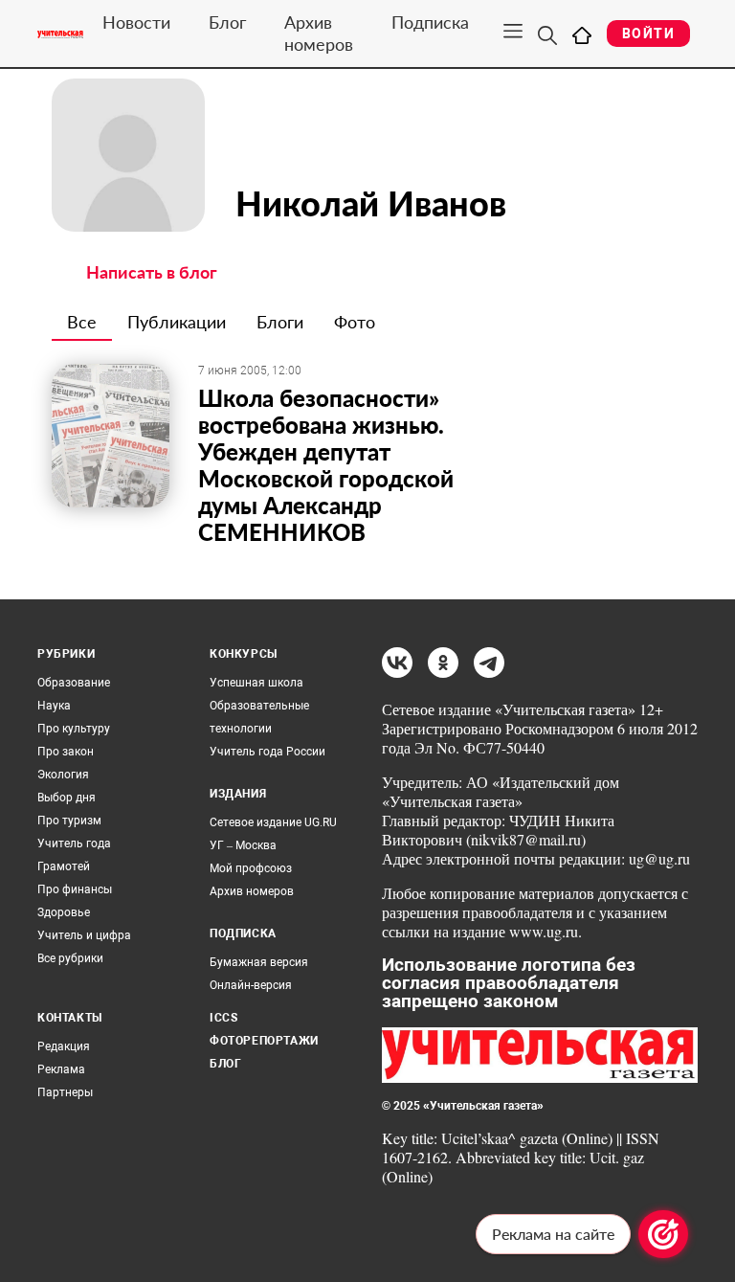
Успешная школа (256, 682)
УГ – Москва (243, 845)
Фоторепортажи (264, 1040)
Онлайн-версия (251, 985)
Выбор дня (66, 797)
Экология (63, 774)
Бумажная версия (259, 962)
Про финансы (74, 889)
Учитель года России (267, 751)
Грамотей (63, 866)
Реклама (61, 1069)
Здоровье (63, 912)
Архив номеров (318, 33)
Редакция (63, 1046)
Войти (648, 33)
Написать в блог (151, 271)
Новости (136, 22)
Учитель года (74, 843)
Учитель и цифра (84, 935)
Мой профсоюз (251, 868)
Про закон (65, 751)
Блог (227, 22)
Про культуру (73, 728)
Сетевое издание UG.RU (273, 822)
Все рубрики (70, 958)
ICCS (223, 1017)
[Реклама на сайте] (663, 1234)
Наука (54, 705)
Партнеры (65, 1092)
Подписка (430, 22)
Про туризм (69, 820)
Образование (73, 682)
